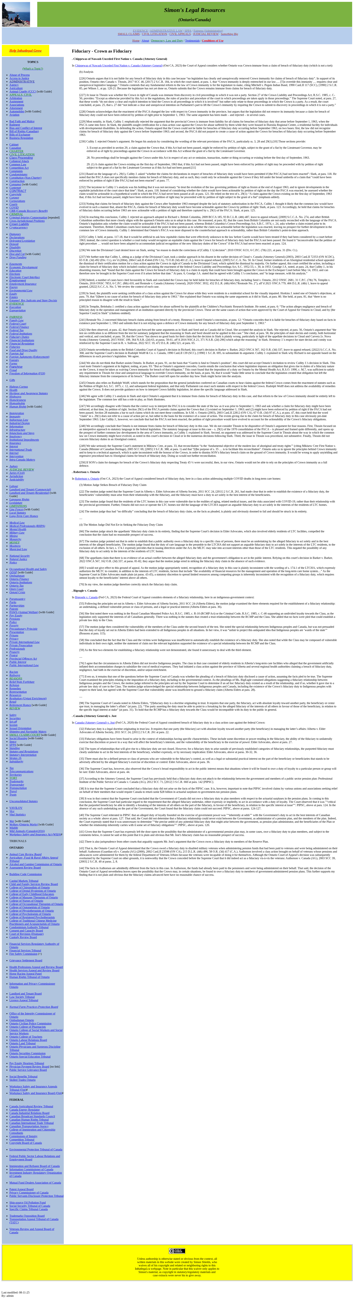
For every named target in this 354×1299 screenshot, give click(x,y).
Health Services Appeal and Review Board (34, 970)
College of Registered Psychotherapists (32, 917)
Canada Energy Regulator (24, 1109)
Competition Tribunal (21, 1139)
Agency (14, 84)
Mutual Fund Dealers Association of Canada (35, 1182)
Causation (15, 147)
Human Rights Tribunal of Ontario (29, 977)
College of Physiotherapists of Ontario (31, 910)
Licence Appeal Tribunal (23, 1000)
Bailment (14, 124)
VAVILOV (15, 807)
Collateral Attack (19, 161)
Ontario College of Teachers (25, 1036)
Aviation (14, 114)
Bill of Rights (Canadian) (24, 131)
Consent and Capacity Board (26, 930)
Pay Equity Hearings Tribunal (26, 1063)
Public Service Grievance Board (28, 1069)
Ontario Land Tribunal (22, 1043)
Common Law (17, 164)
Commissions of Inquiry (23, 1136)
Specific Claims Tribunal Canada (28, 1209)
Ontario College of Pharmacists (27, 1026)
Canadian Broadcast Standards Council (32, 1116)
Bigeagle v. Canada (86, 597)
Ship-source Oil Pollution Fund (27, 1202)
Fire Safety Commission (23, 953)
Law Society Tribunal (22, 996)
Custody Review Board (23, 937)
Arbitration (15, 98)
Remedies (15, 688)
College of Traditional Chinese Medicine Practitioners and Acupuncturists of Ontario (34, 922)
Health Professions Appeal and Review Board (36, 967)
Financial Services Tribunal (25, 950)
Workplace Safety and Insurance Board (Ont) (35, 1093)
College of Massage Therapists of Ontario (33, 897)
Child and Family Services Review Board (33, 884)
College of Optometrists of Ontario (29, 907)
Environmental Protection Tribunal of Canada (35, 1149)
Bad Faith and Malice (21, 121)
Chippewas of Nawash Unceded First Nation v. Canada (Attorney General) (119, 65)
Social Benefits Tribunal (23, 1076)
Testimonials (192, 40)
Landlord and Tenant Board (25, 993)
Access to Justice (19, 78)
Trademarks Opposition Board (27, 1215)
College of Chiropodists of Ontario (29, 887)
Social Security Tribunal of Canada (29, 1205)
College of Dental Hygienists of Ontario (32, 890)
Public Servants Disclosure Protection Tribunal (36, 1195)
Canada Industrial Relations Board (29, 1113)
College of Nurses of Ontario (26, 900)
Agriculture (16, 88)
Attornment (16, 108)
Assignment (16, 101)
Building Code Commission (25, 874)
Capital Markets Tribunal (23, 880)
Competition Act (19, 167)
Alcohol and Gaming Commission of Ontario (35, 864)
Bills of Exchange (19, 134)
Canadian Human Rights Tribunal (29, 1119)
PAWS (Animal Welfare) (23, 612)
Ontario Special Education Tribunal (30, 1056)
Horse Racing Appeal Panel (25, 973)
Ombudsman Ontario (21, 1020)
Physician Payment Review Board (29, 1066)
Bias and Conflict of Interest (25, 128)
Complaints (16, 171)
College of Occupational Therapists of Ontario (36, 904)
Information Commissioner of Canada (31, 1169)
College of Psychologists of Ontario (30, 914)
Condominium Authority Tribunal (28, 927)
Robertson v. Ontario (87, 478)
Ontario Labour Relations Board (28, 1040)
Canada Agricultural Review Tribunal (31, 1106)
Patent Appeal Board (21, 1189)
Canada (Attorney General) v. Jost (95, 722)
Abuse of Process (19, 74)
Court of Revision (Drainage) (26, 933)
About (145, 40)
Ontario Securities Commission (27, 1053)
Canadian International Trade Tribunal (31, 1123)
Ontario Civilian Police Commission (30, 1023)
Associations (16, 104)
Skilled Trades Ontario (22, 1079)
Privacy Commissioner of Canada (28, 1192)
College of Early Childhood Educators (31, 894)
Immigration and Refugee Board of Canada (34, 1166)
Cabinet (13, 144)
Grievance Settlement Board (25, 960)
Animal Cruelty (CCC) (22, 91)
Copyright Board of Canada (25, 1142)
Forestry (14, 360)
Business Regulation (21, 137)
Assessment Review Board (25, 867)
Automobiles (16, 111)
